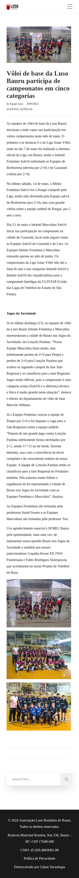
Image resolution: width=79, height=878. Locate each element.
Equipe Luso (17, 103)
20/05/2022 (32, 103)
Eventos (13, 109)
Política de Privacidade (39, 858)
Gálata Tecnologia (52, 867)
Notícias (26, 109)
